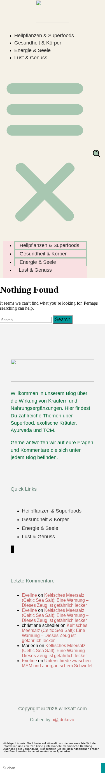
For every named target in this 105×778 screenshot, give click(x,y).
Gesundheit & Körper (37, 43)
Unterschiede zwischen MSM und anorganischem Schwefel (57, 663)
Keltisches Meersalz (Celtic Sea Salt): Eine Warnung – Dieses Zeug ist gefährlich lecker (55, 600)
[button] (45, 150)
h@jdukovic (63, 719)
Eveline (29, 595)
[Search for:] (26, 319)
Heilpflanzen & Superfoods (44, 35)
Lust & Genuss (30, 57)
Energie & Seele (32, 50)
